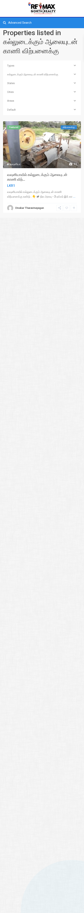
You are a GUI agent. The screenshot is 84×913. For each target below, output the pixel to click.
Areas (10, 100)
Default (11, 109)
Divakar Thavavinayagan (29, 207)
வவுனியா (15, 164)
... (74, 196)
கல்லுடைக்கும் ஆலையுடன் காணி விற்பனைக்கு (32, 74)
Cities (10, 91)
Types (10, 65)
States (11, 83)
